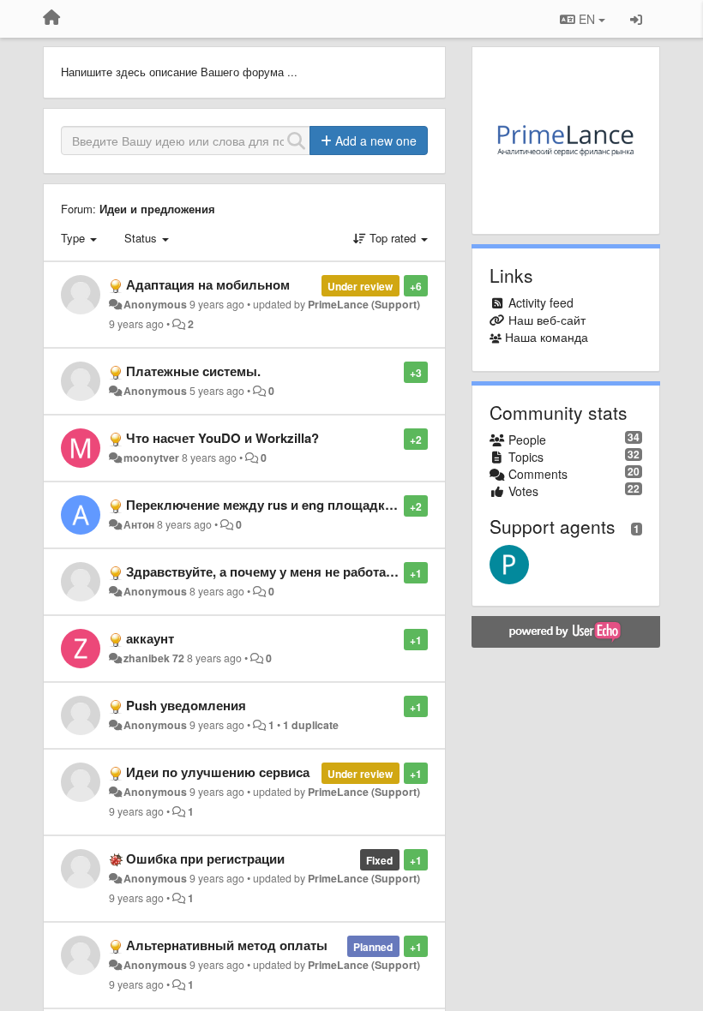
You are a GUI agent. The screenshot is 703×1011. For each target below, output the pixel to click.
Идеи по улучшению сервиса (217, 772)
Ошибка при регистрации (205, 858)
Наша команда (546, 336)
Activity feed (541, 302)
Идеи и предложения (157, 208)
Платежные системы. (193, 371)
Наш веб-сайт (547, 319)
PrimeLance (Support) (364, 304)
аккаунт (150, 638)
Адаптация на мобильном (208, 284)
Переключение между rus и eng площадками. (269, 504)
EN (586, 18)
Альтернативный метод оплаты (226, 945)
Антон (138, 524)
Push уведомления (186, 705)
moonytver (151, 457)
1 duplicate (311, 725)
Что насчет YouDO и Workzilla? (222, 437)
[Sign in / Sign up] (636, 18)
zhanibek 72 (153, 658)
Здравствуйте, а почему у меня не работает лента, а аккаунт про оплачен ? (362, 571)
